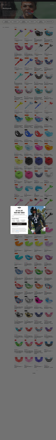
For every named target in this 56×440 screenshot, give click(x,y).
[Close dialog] (44, 207)
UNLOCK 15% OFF (19, 223)
